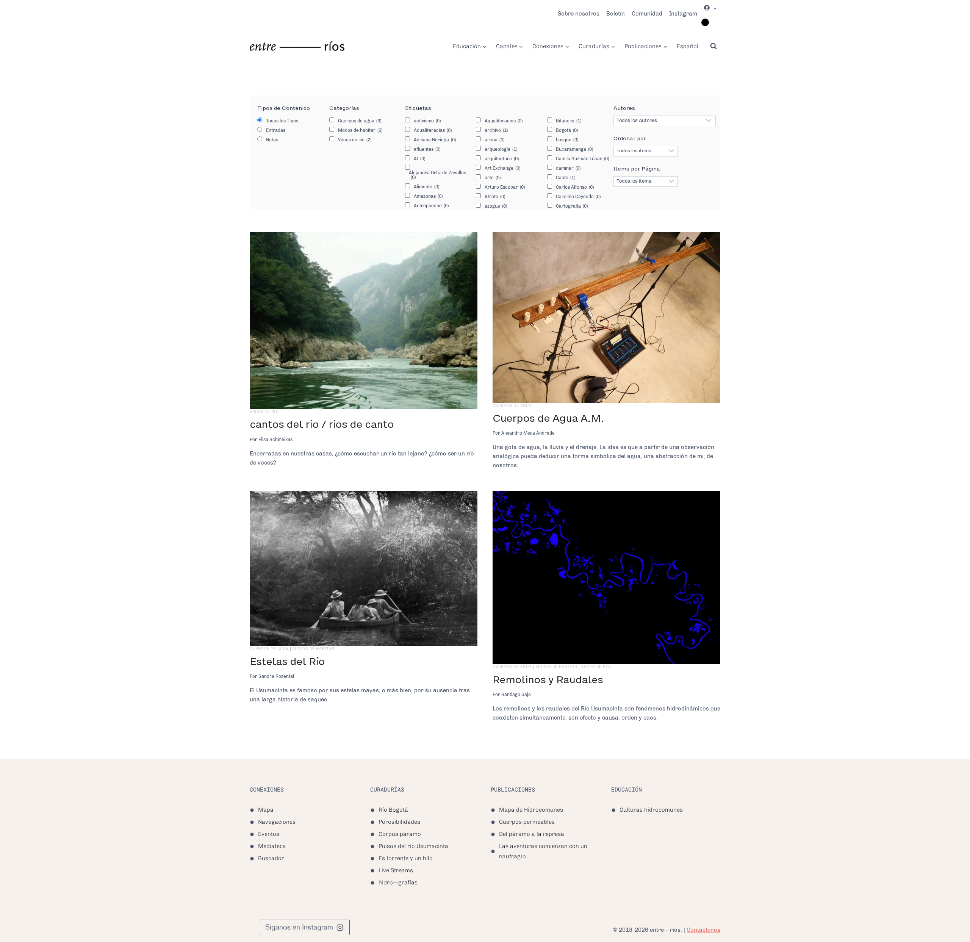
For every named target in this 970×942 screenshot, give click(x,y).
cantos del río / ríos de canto (322, 424)
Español (687, 46)
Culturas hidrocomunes (651, 809)
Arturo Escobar (505, 187)
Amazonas (428, 196)
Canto (565, 177)
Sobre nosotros (578, 13)
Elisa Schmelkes (275, 439)
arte (493, 177)
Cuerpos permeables (527, 821)
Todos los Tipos (282, 121)
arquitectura (502, 158)
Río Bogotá (393, 809)
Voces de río (354, 140)
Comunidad (647, 13)
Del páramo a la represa (531, 834)
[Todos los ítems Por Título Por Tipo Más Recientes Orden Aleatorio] (645, 151)
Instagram (683, 13)
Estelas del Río (287, 661)
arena (494, 140)
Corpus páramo (400, 834)
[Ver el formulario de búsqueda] (713, 46)
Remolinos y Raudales (548, 680)
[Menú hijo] (705, 22)
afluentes (427, 149)
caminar (568, 168)
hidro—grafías (398, 882)
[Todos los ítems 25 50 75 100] (645, 181)
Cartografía (572, 206)
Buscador (271, 858)
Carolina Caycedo (578, 196)
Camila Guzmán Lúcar (582, 158)
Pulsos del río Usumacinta (413, 846)
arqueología (501, 149)
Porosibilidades (399, 821)
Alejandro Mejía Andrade (528, 433)
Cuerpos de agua (359, 121)
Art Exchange (502, 168)
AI (419, 158)
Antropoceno (431, 205)
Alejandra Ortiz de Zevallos (437, 175)
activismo (427, 121)
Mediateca (272, 846)
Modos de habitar (360, 130)
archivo (496, 130)
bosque (567, 140)
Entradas (275, 130)
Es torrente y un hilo (406, 858)
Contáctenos (703, 929)
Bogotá (567, 130)
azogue (496, 206)
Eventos (268, 834)
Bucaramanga (574, 149)
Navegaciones (277, 821)
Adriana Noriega (435, 140)
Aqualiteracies (504, 121)
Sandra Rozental (276, 676)
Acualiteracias (433, 130)
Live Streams (396, 870)
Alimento (426, 187)
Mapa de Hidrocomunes (531, 809)
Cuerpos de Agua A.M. (548, 418)
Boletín (615, 13)
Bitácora (568, 121)
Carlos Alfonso (575, 187)
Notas (272, 140)
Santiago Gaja (516, 694)
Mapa (266, 809)
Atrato (495, 196)
